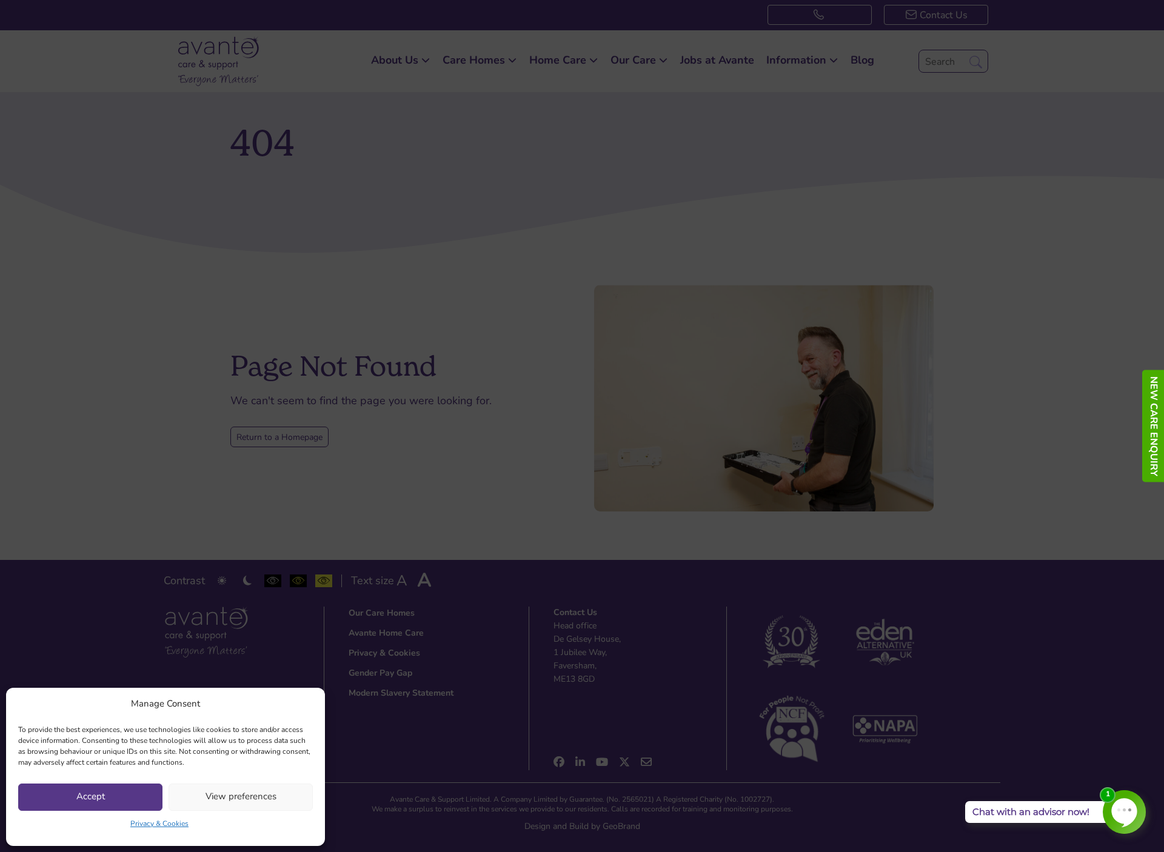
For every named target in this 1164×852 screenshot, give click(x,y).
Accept (90, 797)
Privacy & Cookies (159, 824)
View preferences (241, 797)
